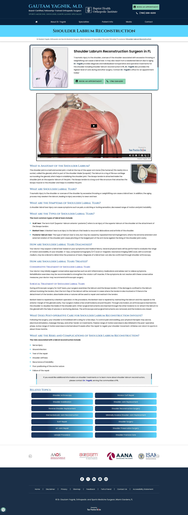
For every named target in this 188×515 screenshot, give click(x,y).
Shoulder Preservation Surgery (126, 428)
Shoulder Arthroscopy (62, 395)
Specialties (84, 22)
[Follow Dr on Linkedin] (94, 479)
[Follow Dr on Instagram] (106, 479)
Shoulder (106, 39)
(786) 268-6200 (147, 13)
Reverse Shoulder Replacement (62, 408)
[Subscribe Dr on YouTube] (100, 479)
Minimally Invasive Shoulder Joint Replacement (126, 415)
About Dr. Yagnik (58, 22)
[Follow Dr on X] (88, 479)
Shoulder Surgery (126, 421)
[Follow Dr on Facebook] (82, 479)
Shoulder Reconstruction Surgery (126, 408)
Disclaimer (50, 489)
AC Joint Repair (62, 428)
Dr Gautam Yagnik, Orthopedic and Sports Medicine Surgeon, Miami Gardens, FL (65, 39)
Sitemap (76, 489)
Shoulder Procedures (117, 39)
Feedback (90, 489)
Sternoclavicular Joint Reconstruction (62, 415)
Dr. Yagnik (78, 63)
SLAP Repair (62, 421)
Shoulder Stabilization (62, 402)
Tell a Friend (106, 489)
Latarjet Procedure (62, 435)
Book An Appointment (147, 7)
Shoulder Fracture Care (126, 435)
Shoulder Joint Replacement (126, 402)
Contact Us (122, 489)
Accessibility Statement (143, 489)
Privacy (64, 489)
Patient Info (107, 22)
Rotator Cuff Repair (126, 395)
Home (36, 22)
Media (129, 22)
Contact (149, 22)
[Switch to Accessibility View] (3, 510)
